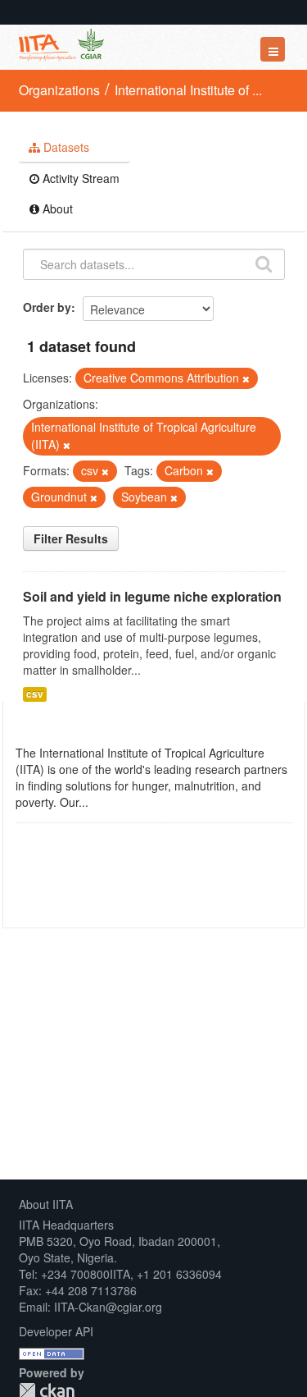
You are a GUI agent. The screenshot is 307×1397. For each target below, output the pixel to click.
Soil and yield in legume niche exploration (152, 596)
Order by (47, 307)
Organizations (59, 89)
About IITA (46, 1204)
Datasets (64, 147)
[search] (264, 262)
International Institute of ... (188, 89)
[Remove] (246, 378)
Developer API (56, 1331)
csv (34, 694)
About (56, 208)
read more (119, 802)
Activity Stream (79, 178)
